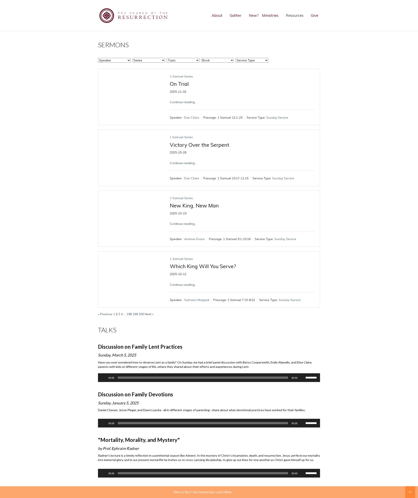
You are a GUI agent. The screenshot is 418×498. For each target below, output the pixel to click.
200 (141, 314)
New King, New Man (194, 205)
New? (254, 15)
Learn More (224, 492)
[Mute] (302, 377)
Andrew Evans (194, 239)
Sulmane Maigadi (196, 300)
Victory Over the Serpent (199, 144)
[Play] (103, 377)
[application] (209, 377)
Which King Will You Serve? (203, 266)
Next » (149, 314)
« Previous (105, 314)
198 (129, 314)
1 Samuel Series (181, 76)
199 (135, 314)
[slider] (312, 377)
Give (314, 15)
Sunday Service (277, 117)
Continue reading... (183, 102)
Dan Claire (191, 117)
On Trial (179, 84)
